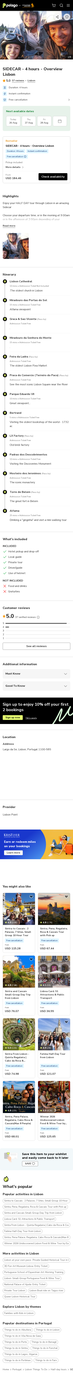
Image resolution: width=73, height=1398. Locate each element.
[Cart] (54, 5)
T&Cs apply (31, 718)
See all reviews (36, 646)
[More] (38, 617)
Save (28, 1163)
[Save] (31, 897)
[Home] (18, 5)
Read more (9, 225)
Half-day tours (59, 1369)
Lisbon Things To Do (36, 1369)
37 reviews (18, 80)
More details (13, 167)
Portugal (17, 1369)
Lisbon (31, 80)
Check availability (53, 177)
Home (6, 1369)
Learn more (13, 852)
